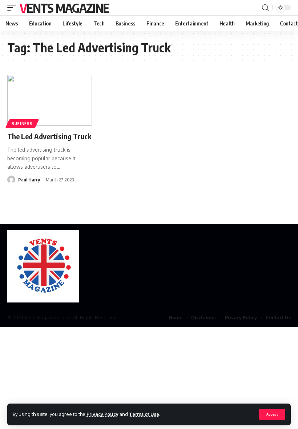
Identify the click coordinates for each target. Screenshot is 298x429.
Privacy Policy (102, 414)
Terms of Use (144, 414)
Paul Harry (29, 180)
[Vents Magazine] (43, 266)
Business (22, 123)
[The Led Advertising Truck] (49, 100)
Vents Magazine (64, 7)
